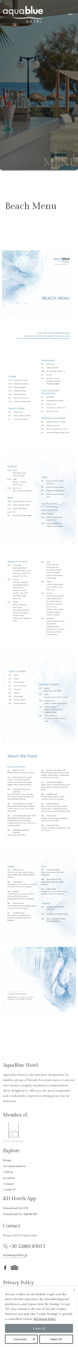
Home (7, 1160)
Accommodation (14, 1166)
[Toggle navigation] (70, 14)
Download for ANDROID (20, 1214)
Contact (8, 1184)
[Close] (73, 1289)
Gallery (8, 1172)
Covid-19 (9, 1189)
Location (9, 1178)
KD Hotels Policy (45, 1319)
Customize (20, 1339)
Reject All (56, 1339)
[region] (39, 1316)
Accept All (39, 1328)
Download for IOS (15, 1208)
